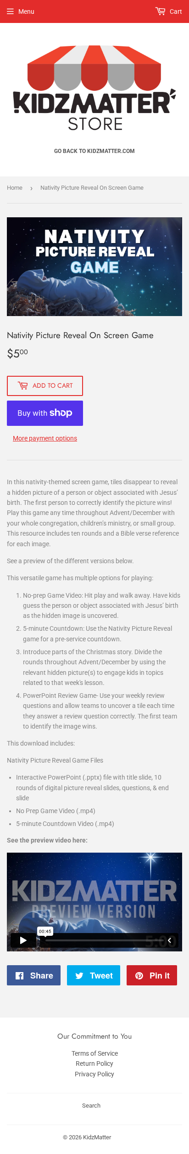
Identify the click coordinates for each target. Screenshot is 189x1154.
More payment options (45, 438)
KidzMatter (97, 1137)
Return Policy (94, 1063)
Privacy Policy (94, 1074)
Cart (175, 11)
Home (14, 187)
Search (91, 1105)
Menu (26, 11)
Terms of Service (95, 1053)
